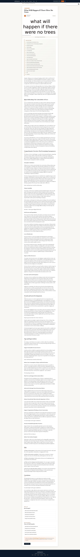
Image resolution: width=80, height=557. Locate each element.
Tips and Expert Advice (30, 57)
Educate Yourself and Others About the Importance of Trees (35, 65)
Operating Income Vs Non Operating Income (31, 526)
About (24, 1)
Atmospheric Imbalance (30, 45)
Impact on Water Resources (30, 52)
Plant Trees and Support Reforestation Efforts (33, 62)
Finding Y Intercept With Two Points (30, 518)
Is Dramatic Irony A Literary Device (30, 516)
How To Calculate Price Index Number (30, 530)
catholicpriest (17, 1)
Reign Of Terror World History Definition (31, 534)
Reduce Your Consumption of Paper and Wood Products (34, 60)
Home (22, 1)
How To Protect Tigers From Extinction (30, 532)
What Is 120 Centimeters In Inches (30, 512)
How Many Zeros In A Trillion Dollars (30, 528)
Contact (27, 1)
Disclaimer (30, 1)
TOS (36, 1)
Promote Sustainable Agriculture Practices (32, 69)
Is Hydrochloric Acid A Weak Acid (29, 514)
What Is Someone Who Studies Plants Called (31, 510)
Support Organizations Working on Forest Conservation (34, 67)
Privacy (34, 1)
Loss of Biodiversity (29, 50)
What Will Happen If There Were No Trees (39, 538)
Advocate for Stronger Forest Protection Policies (33, 64)
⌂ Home (63, 1)
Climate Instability (29, 47)
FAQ (27, 72)
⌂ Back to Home (27, 543)
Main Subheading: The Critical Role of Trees (32, 42)
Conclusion (28, 74)
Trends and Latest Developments (31, 55)
